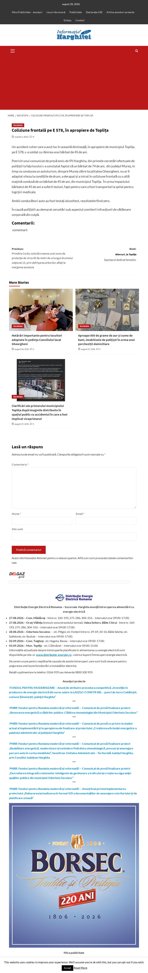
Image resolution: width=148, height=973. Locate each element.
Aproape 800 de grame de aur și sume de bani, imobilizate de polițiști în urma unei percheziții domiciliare (106, 340)
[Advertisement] (74, 83)
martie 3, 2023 (22, 136)
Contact (79, 20)
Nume (16, 513)
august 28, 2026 (22, 349)
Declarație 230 (94, 12)
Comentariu (20, 464)
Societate (18, 125)
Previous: (42, 258)
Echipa (67, 20)
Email (80, 513)
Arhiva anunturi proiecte (120, 12)
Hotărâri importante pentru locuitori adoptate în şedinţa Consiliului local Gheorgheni (37, 340)
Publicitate (75, 12)
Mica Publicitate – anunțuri (27, 12)
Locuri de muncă (56, 12)
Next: (120, 254)
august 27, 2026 (88, 349)
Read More (80, 967)
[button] (12, 50)
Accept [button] (67, 968)
